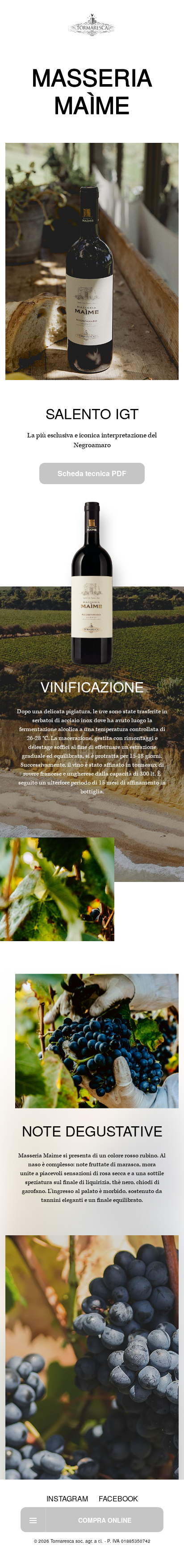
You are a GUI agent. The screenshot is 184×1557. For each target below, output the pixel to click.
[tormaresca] (92, 24)
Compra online (104, 1520)
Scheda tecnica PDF (92, 473)
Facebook (118, 1498)
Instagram (67, 1498)
